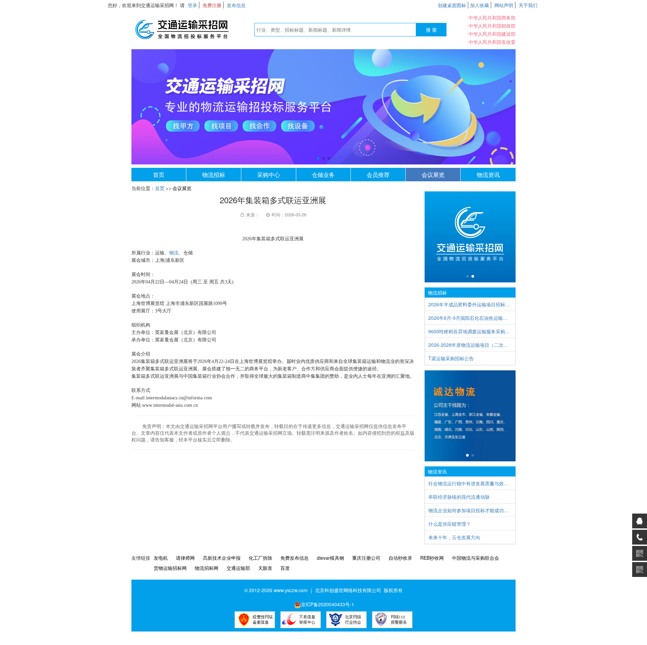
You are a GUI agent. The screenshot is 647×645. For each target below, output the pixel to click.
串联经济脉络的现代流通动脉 (459, 496)
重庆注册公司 (366, 557)
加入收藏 (479, 5)
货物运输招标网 (170, 567)
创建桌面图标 (452, 5)
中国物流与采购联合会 (475, 557)
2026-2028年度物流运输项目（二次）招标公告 (470, 344)
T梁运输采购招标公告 (451, 358)
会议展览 (433, 174)
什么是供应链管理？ (449, 523)
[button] (318, 158)
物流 (174, 252)
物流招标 (213, 174)
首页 (158, 174)
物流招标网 (206, 567)
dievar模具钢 (330, 557)
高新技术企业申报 (222, 557)
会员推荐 (378, 174)
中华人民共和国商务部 (492, 17)
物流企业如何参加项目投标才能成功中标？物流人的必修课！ (470, 510)
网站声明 (503, 5)
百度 (285, 567)
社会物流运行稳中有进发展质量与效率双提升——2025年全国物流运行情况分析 (470, 483)
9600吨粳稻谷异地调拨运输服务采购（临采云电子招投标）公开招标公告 (470, 331)
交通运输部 (238, 567)
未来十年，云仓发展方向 (454, 537)
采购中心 (268, 174)
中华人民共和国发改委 (492, 41)
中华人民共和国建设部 (492, 33)
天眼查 (265, 567)
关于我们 (528, 5)
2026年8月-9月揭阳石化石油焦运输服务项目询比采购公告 (470, 317)
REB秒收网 (432, 557)
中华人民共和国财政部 (492, 25)
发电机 (161, 557)
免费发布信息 (294, 557)
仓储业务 (323, 174)
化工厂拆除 (260, 557)
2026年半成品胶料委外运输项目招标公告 (470, 304)
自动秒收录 (400, 557)
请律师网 (185, 557)
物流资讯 (488, 174)
